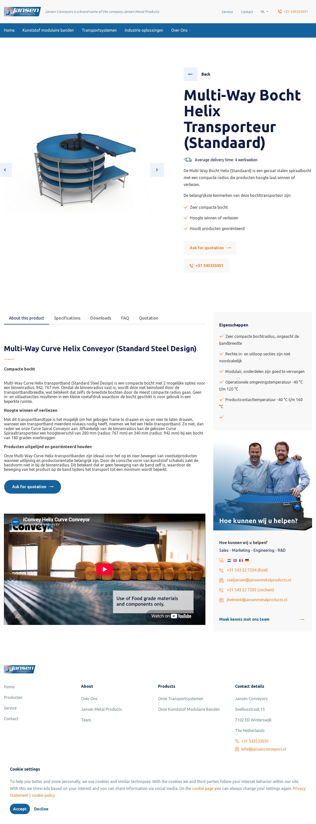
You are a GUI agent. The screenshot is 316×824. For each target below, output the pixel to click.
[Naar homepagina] (22, 11)
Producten (13, 697)
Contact (247, 12)
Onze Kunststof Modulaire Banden (189, 709)
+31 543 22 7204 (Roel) (247, 570)
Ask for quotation (207, 248)
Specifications (67, 318)
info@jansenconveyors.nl (263, 749)
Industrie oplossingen (144, 30)
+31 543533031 (296, 12)
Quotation (148, 318)
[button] (157, 170)
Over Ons (179, 30)
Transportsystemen (99, 30)
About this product (26, 318)
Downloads (100, 318)
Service (227, 12)
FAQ (125, 318)
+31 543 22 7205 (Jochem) (250, 590)
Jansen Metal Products (101, 709)
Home (9, 30)
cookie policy (43, 795)
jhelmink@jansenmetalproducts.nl (257, 599)
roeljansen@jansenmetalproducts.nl (259, 580)
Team (86, 720)
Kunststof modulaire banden (48, 30)
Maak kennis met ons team (244, 619)
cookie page (203, 788)
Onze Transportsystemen (180, 698)
